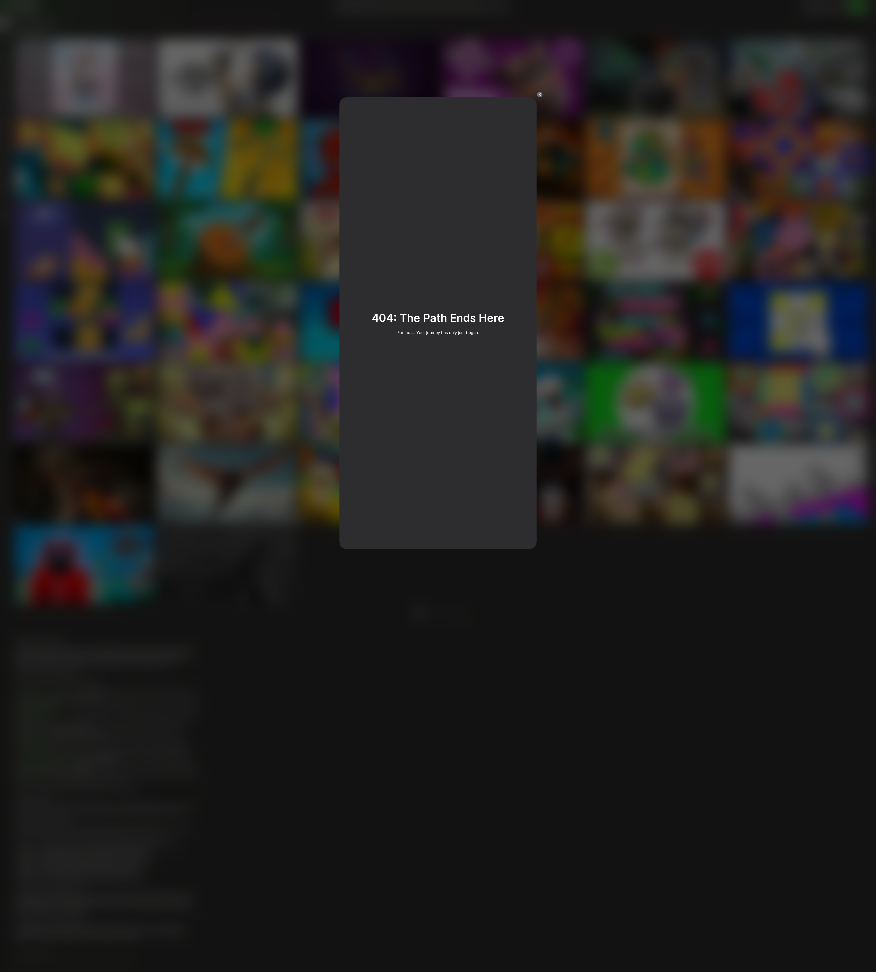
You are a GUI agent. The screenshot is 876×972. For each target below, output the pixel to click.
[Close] (539, 94)
